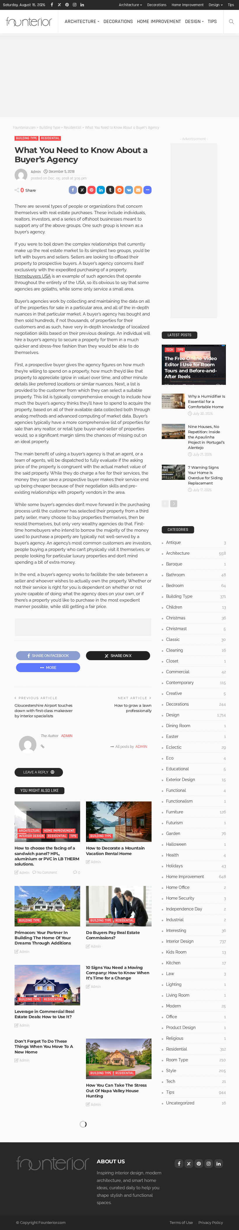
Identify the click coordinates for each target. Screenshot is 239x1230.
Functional (196, 790)
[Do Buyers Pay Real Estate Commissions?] (119, 906)
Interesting (196, 930)
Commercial (196, 671)
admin (36, 172)
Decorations (156, 5)
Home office (196, 887)
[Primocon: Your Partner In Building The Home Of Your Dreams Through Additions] (47, 906)
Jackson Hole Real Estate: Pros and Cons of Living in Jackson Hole (117, 1170)
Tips (231, 5)
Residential (50, 138)
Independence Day (196, 909)
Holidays (196, 866)
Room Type (196, 1060)
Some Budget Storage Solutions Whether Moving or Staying (47, 1123)
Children (196, 607)
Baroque (196, 564)
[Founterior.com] (29, 21)
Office (196, 1016)
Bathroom (196, 574)
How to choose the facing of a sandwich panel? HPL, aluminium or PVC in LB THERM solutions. (47, 856)
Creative (196, 693)
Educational (196, 768)
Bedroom (196, 585)
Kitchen (196, 963)
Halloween (196, 844)
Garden (196, 833)
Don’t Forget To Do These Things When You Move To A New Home (44, 1046)
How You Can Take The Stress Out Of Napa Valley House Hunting (116, 1090)
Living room (196, 995)
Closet (196, 661)
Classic (196, 639)
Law (196, 973)
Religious (196, 1038)
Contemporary (196, 682)
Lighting (196, 984)
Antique (196, 542)
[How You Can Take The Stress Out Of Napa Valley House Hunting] (119, 1059)
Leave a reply (36, 772)
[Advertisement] (119, 76)
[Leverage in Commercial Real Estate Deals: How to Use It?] (47, 985)
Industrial (196, 919)
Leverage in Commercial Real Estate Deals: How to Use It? (44, 1014)
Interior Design (31, 836)
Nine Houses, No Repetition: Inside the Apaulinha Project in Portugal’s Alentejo (206, 437)
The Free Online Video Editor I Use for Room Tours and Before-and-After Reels (191, 367)
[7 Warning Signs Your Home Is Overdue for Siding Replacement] (173, 472)
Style (196, 1070)
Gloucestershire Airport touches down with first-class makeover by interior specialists (44, 710)
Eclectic (196, 747)
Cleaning (196, 650)
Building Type (26, 138)
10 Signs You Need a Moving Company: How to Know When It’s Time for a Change (117, 973)
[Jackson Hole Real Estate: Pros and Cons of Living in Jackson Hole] (119, 1138)
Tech (169, 350)
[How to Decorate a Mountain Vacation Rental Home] (119, 821)
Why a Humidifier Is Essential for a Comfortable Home (206, 401)
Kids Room (196, 952)
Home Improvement (188, 5)
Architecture (129, 5)
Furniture (196, 812)
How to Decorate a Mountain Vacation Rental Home (115, 850)
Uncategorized (196, 1103)
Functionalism (196, 801)
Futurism (196, 822)
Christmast (196, 628)
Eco (196, 758)
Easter (196, 736)
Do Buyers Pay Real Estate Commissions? (113, 935)
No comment (47, 872)
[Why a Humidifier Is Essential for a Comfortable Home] (173, 401)
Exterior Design (196, 779)
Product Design (196, 1027)
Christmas (196, 618)
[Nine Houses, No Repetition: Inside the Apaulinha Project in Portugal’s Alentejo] (173, 431)
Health (196, 855)
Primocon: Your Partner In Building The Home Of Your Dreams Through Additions (43, 938)
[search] (231, 21)
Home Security (196, 898)
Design (214, 5)
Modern (196, 1006)
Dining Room (196, 725)
